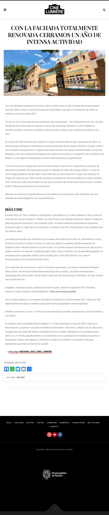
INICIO (9, 422)
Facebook (59, 434)
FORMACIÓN (52, 422)
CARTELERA (19, 422)
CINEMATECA (64, 422)
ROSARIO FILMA (78, 422)
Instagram (49, 434)
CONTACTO (54, 426)
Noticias (21, 377)
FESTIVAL (40, 422)
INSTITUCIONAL (93, 422)
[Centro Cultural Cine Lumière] (54, 9)
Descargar (30, 351)
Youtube (54, 434)
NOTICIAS (30, 422)
